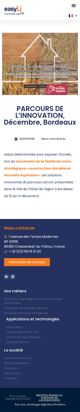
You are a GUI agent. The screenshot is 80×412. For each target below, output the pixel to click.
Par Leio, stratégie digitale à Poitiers (40, 404)
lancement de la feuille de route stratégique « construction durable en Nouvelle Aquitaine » (37, 168)
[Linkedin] (12, 276)
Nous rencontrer (53, 139)
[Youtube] (6, 276)
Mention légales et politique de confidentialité (49, 397)
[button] (73, 5)
